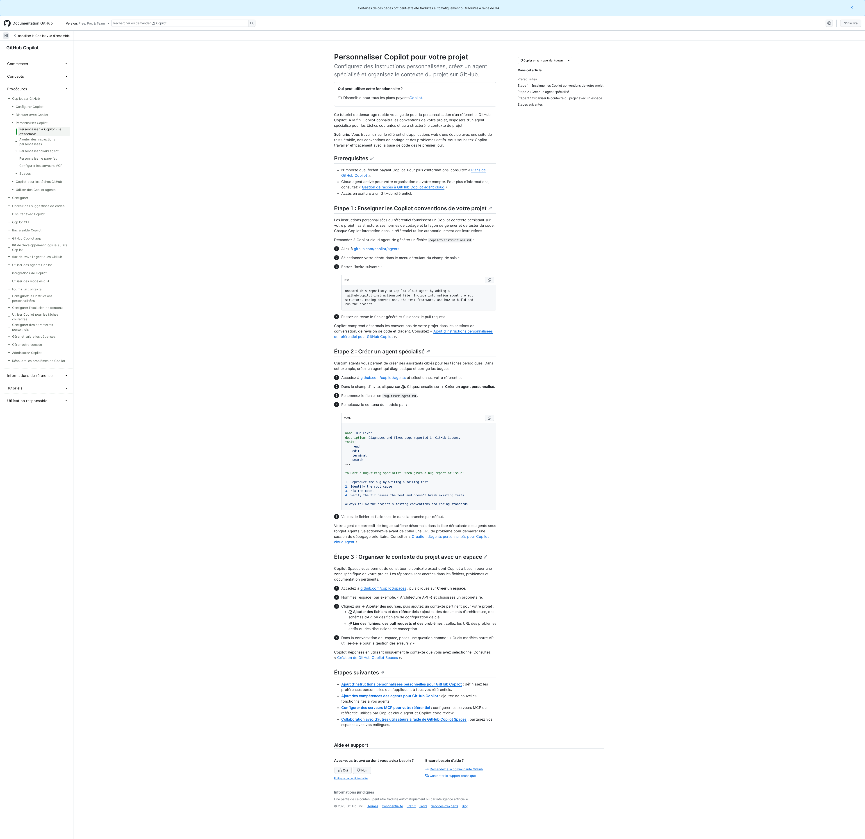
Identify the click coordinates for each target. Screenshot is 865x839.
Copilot (416, 97)
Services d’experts (444, 806)
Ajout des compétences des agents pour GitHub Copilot (389, 696)
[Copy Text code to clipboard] (489, 280)
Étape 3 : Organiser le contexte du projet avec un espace (408, 557)
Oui (345, 770)
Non (364, 770)
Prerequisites (351, 158)
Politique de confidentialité (351, 778)
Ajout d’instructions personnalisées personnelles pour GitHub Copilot (401, 684)
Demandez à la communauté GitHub (456, 769)
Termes (372, 806)
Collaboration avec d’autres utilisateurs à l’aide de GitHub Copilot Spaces (404, 719)
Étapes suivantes (356, 672)
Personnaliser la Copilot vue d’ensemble (40, 36)
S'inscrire (851, 23)
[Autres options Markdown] (568, 60)
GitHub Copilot (22, 47)
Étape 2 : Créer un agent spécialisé (379, 351)
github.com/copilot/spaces (383, 588)
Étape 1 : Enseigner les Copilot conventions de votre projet (410, 208)
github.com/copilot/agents (376, 248)
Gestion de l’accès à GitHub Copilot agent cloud (403, 187)
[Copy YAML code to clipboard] (489, 418)
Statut (411, 806)
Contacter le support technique (453, 776)
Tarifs (423, 806)
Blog (465, 806)
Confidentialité (392, 806)
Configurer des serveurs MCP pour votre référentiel (385, 707)
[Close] (852, 7)
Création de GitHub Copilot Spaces (367, 657)
